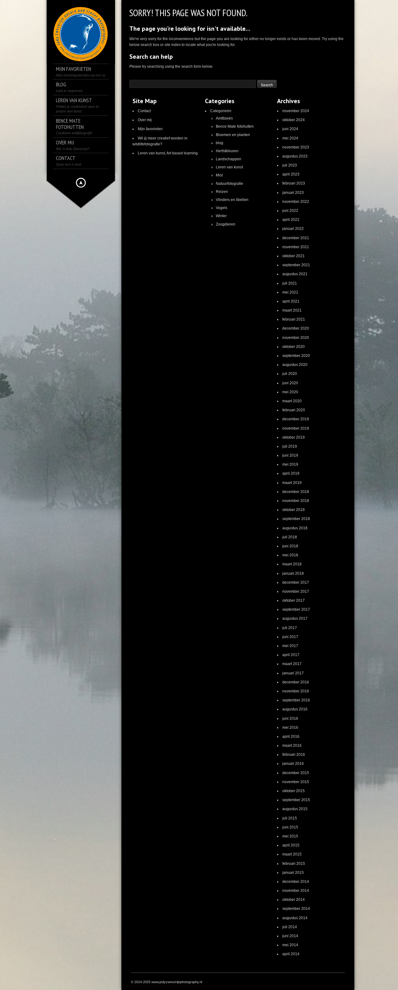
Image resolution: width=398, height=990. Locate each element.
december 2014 (295, 881)
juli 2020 (289, 374)
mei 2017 (290, 646)
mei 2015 (290, 836)
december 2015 (295, 773)
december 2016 (295, 682)
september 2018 (296, 519)
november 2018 (295, 501)
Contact (144, 111)
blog (219, 143)
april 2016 (290, 736)
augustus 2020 (295, 365)
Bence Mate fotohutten (235, 126)
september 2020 (296, 356)
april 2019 (290, 473)
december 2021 (295, 238)
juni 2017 (290, 637)
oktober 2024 (293, 120)
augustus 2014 (295, 918)
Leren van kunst (229, 167)
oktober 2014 (293, 899)
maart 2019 (292, 483)
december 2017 (295, 582)
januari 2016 (293, 763)
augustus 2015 (295, 809)
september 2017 (296, 609)
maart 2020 (292, 401)
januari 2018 (293, 573)
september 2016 (296, 700)
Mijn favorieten (150, 129)
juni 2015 (290, 827)
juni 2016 (290, 718)
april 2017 (290, 655)
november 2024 (295, 111)
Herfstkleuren (227, 151)
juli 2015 (289, 818)
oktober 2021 (293, 256)
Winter (221, 216)
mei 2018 (290, 555)
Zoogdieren (225, 224)
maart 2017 (292, 664)
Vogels (221, 208)
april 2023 (290, 174)
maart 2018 (292, 564)
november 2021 (295, 247)
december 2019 (295, 419)
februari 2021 (293, 319)
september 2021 (296, 265)
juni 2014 (290, 936)
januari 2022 (293, 228)
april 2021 (290, 301)
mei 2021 (290, 292)
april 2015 (290, 845)
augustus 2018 (295, 528)
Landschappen (228, 159)
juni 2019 (290, 455)
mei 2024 (290, 138)
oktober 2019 (293, 437)
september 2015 (296, 800)
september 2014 (296, 908)
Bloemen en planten (233, 135)
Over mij (145, 120)
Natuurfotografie (229, 183)
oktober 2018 (293, 510)
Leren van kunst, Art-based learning (168, 153)
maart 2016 (292, 745)
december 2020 (295, 328)
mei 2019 (290, 464)
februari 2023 (293, 183)
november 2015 (295, 782)
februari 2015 (293, 863)
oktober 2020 (293, 346)
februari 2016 (293, 754)
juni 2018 (290, 546)
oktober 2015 (293, 791)
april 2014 (290, 954)
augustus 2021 (295, 274)
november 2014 (295, 890)
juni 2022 (290, 210)
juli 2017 (289, 628)
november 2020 (295, 337)
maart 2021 (292, 310)
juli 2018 (289, 537)
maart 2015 (292, 854)
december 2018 (295, 492)
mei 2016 (290, 727)
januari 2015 (293, 872)
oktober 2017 (293, 600)
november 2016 (295, 691)
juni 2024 (290, 129)
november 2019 (295, 428)
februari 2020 (293, 410)
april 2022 (290, 219)
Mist (219, 175)
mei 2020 (290, 392)
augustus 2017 (295, 618)
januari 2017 (293, 673)
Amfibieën (224, 118)
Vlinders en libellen (232, 200)
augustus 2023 (295, 156)
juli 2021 (289, 283)
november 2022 (295, 201)
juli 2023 (289, 165)
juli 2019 (289, 446)
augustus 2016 (295, 709)
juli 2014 (289, 927)
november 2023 (295, 147)
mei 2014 (290, 945)
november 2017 (295, 591)
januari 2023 (293, 192)
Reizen (222, 191)
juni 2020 (290, 383)
